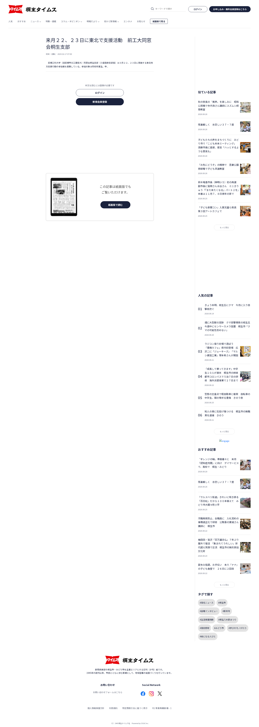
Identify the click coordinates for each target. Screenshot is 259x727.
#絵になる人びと (208, 636)
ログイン (100, 93)
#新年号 (226, 611)
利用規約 (113, 708)
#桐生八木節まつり (227, 619)
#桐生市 (222, 602)
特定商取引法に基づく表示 (134, 708)
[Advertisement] (100, 140)
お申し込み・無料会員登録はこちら (230, 9)
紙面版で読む (115, 205)
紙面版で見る (159, 21)
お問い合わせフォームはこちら (107, 692)
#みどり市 (219, 627)
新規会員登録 (100, 102)
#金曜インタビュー (209, 611)
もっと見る (224, 227)
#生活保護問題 (207, 619)
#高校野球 (204, 627)
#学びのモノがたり (238, 627)
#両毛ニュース (206, 602)
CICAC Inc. (145, 723)
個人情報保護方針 (96, 708)
